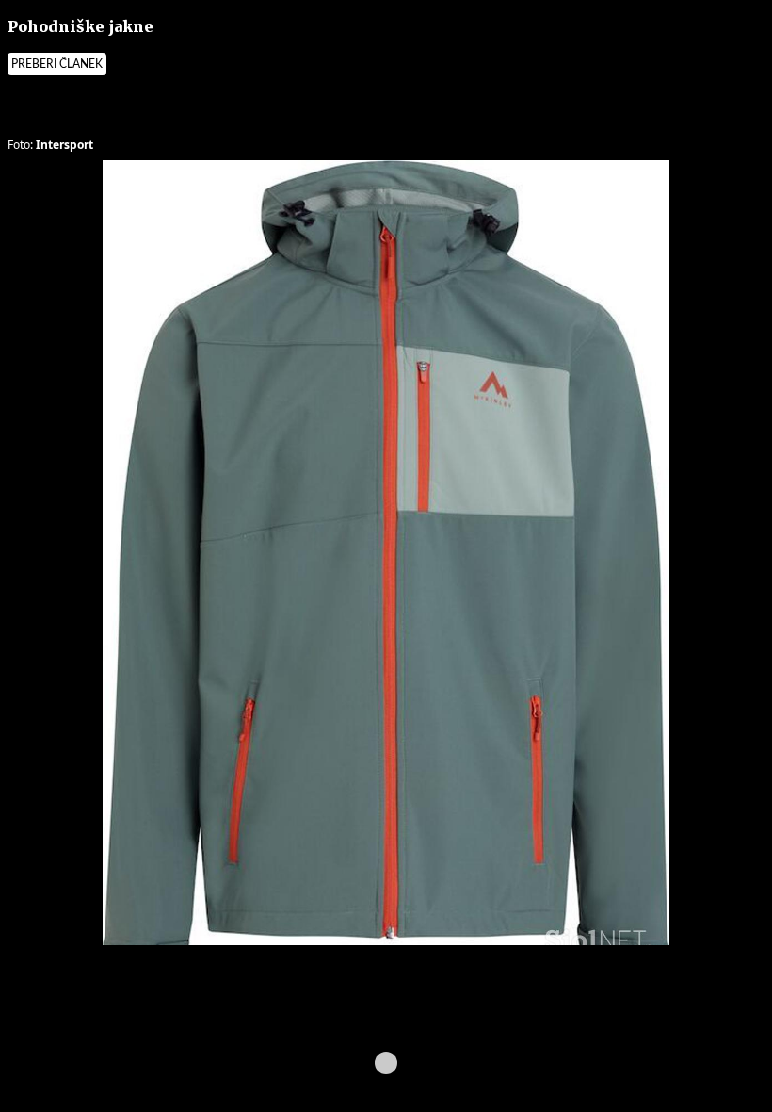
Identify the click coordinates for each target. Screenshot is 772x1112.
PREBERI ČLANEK (57, 64)
